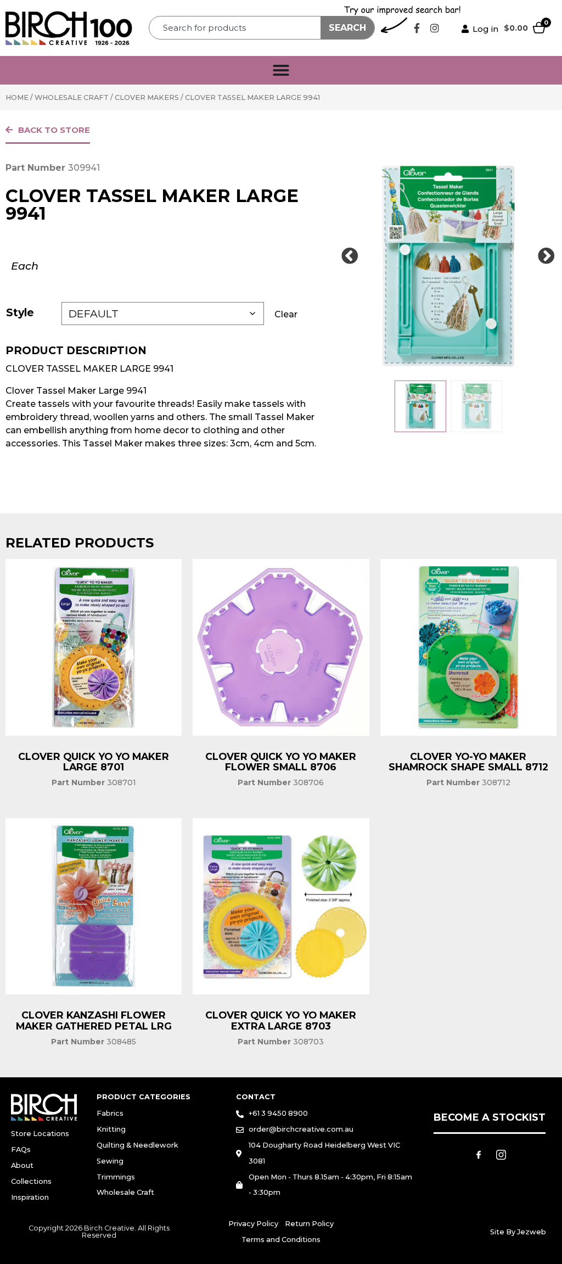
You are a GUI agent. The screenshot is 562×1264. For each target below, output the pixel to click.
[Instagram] (435, 28)
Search (347, 28)
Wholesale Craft (72, 97)
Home (17, 97)
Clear (285, 314)
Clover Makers (147, 97)
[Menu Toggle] (281, 70)
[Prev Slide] (349, 256)
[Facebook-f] (417, 28)
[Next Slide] (547, 256)
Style (20, 312)
